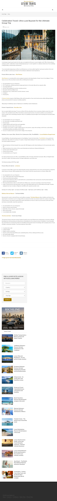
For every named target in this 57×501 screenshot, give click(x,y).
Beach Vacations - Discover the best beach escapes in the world (20, 399)
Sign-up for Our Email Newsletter (12, 257)
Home (4, 497)
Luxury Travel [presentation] (7, 331)
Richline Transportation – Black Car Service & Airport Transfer (20, 336)
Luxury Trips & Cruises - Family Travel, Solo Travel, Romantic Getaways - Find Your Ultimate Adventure (20, 443)
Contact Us (9, 497)
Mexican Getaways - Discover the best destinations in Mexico (19, 410)
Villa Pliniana (4, 78)
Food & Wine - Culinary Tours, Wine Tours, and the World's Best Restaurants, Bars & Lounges (20, 474)
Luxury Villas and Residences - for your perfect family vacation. (20, 357)
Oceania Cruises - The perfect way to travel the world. (20, 420)
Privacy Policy (30, 497)
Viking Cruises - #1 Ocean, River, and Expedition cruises (18, 378)
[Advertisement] (41, 261)
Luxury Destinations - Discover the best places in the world (20, 431)
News (9, 14)
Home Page (4, 14)
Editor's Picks (23, 497)
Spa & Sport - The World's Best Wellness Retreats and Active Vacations (20, 463)
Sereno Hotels (6, 98)
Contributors (15, 497)
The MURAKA (42, 138)
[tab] (7, 331)
